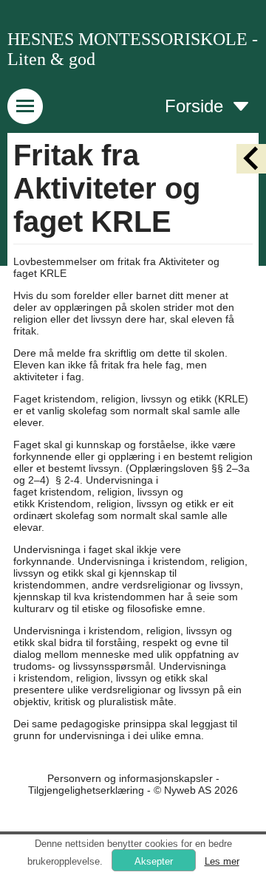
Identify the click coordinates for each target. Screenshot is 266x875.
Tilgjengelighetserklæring (86, 790)
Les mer (222, 861)
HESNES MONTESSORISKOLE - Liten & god (132, 49)
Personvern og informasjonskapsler (130, 778)
